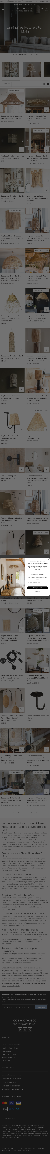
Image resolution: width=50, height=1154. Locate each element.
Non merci (37, 591)
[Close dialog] (48, 559)
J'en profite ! (37, 587)
